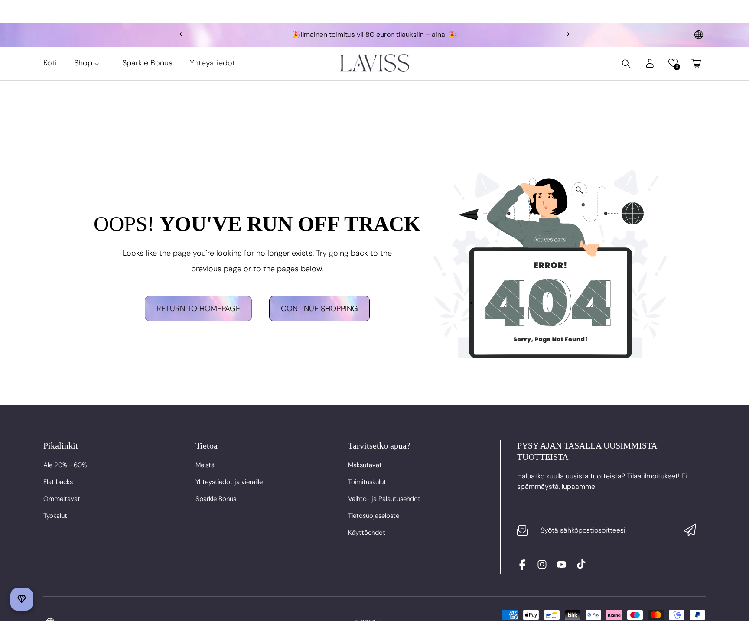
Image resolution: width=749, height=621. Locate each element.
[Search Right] (626, 63)
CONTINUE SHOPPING (319, 308)
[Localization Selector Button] (699, 34)
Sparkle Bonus (215, 498)
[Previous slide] (181, 34)
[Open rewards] (21, 599)
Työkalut (55, 515)
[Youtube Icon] (561, 567)
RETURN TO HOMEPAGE (198, 308)
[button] (673, 63)
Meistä (205, 465)
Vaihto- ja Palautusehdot (384, 498)
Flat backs (58, 482)
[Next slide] (568, 34)
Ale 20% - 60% (65, 465)
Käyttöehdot (366, 532)
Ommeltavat (61, 498)
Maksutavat (365, 465)
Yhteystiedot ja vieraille (229, 482)
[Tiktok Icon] (581, 567)
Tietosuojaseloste (373, 515)
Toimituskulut (367, 482)
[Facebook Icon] (522, 567)
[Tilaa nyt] (690, 530)
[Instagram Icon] (542, 567)
